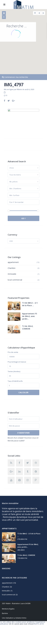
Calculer (23, 392)
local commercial (15, 280)
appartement (13, 262)
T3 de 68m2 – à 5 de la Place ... (29, 304)
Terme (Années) (14, 371)
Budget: (11, 207)
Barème (5, 613)
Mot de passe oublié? (16, 440)
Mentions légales (8, 609)
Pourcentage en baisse (17, 362)
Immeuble (12, 274)
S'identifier (23, 433)
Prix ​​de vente (13, 352)
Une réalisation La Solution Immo (14, 618)
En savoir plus (17, 624)
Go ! (23, 218)
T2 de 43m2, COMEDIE (27, 327)
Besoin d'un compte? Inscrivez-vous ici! (23, 438)
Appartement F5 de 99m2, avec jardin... (29, 316)
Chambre (11, 268)
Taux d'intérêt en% (15, 381)
